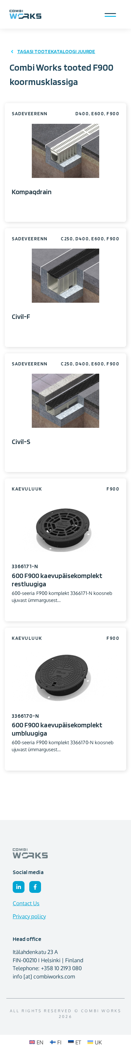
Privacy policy (29, 916)
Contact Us (26, 903)
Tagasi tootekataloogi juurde (56, 51)
